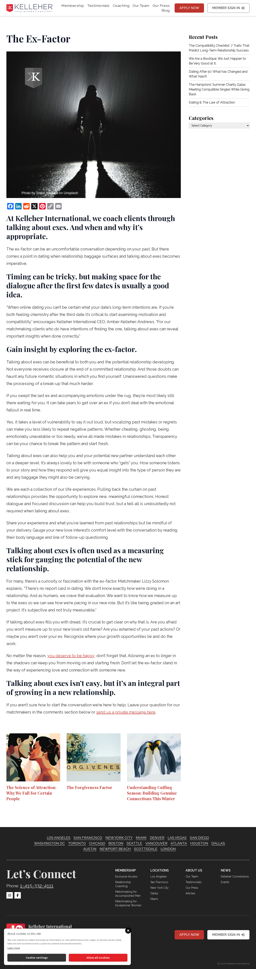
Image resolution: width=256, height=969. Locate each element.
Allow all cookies (98, 957)
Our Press (161, 5)
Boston (115, 843)
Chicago (97, 843)
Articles (190, 893)
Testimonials (98, 5)
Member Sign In (226, 8)
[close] (128, 931)
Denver (157, 837)
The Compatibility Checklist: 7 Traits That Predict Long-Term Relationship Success (219, 48)
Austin (89, 849)
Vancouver (156, 843)
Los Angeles (58, 837)
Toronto (77, 843)
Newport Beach (115, 849)
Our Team (141, 5)
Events (225, 882)
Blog (166, 10)
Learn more (13, 948)
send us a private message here (125, 712)
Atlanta (179, 843)
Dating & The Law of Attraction (212, 102)
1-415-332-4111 (36, 886)
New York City (119, 837)
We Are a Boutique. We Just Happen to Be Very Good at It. (217, 61)
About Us (194, 870)
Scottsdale (145, 849)
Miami (141, 837)
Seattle (134, 843)
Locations (159, 870)
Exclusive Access (126, 876)
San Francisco (88, 837)
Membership (72, 5)
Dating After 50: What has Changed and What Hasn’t (218, 74)
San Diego (199, 837)
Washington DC (49, 843)
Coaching (121, 5)
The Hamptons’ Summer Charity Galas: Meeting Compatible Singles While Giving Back (219, 89)
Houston (199, 843)
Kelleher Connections (235, 876)
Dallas (218, 843)
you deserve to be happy (70, 655)
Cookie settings (37, 957)
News (226, 870)
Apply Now (189, 8)
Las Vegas (177, 837)
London (168, 849)
